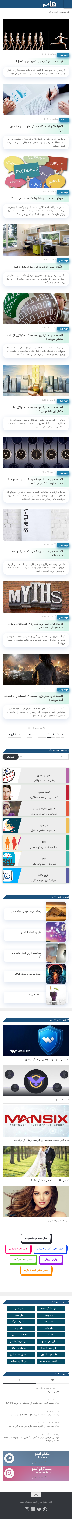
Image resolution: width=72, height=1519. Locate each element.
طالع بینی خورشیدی (19, 1341)
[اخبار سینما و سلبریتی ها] (36, 1242)
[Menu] (68, 4)
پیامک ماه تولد (19, 1348)
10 (29, 734)
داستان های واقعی (19, 1354)
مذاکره (64, 120)
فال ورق (19, 1308)
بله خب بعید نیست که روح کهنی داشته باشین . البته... (33, 1414)
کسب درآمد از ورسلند (59, 1100)
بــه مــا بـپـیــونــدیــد (42, 1461)
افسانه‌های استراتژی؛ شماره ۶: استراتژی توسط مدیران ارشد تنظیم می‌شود (35, 481)
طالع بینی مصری (19, 1335)
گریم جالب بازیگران (18, 1249)
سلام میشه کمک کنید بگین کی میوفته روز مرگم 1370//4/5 (31, 1403)
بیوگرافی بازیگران (50, 1259)
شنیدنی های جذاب (49, 1361)
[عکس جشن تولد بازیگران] (36, 1274)
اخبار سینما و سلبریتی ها (36, 1238)
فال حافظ (48, 1328)
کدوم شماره (53, 1391)
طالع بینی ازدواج (49, 1348)
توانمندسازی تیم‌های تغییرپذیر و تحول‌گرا (38, 61)
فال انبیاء (49, 1335)
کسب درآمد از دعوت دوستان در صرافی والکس (47, 1059)
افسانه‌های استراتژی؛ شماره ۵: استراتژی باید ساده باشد (36, 554)
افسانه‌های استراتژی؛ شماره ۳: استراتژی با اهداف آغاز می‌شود (33, 698)
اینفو (35, 1502)
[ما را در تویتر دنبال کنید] (39, 1509)
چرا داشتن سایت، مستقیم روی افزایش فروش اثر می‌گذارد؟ (41, 1140)
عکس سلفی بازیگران (23, 1259)
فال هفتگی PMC (48, 1308)
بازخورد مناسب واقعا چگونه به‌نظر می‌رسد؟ (37, 198)
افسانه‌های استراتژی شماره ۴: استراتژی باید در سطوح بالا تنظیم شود (35, 626)
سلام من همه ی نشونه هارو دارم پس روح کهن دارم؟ (34, 1426)
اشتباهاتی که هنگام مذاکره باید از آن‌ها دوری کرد (36, 128)
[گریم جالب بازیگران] (18, 1252)
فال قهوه (19, 1315)
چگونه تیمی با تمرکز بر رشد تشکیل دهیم (38, 267)
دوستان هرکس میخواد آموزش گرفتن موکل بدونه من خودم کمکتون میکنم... (31, 1439)
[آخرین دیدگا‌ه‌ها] (19, 1380)
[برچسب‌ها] (52, 1380)
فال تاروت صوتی (19, 1361)
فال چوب (49, 1315)
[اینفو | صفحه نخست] (46, 4)
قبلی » (12, 734)
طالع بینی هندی (48, 1341)
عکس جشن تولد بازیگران (36, 1270)
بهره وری (63, 55)
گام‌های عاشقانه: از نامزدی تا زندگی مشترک (49, 1180)
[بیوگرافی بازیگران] (50, 1263)
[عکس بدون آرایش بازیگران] (50, 1252)
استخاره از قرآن (19, 1321)
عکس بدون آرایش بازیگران (50, 1249)
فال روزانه (18, 1328)
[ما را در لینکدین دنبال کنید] (33, 1509)
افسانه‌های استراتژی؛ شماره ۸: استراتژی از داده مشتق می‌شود (35, 337)
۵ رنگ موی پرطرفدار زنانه (57, 1220)
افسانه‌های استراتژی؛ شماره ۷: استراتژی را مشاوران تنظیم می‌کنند (38, 409)
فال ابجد (49, 1321)
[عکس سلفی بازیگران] (23, 1263)
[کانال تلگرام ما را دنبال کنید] (45, 1509)
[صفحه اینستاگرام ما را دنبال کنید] (27, 1509)
